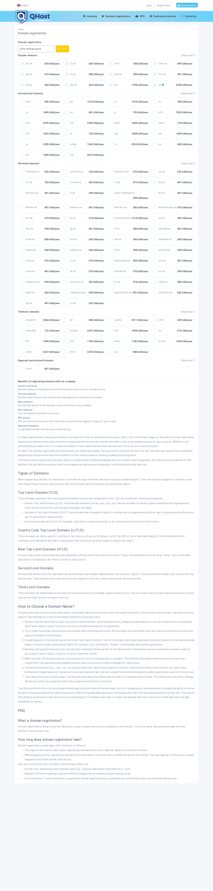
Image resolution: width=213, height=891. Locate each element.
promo (162, 341)
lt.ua (116, 228)
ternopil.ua (120, 271)
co (27, 112)
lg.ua (72, 228)
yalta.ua (30, 292)
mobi (117, 123)
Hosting (92, 16)
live (72, 341)
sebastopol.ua (122, 260)
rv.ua (72, 260)
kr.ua (72, 218)
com (116, 63)
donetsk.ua (32, 193)
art (71, 320)
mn (72, 123)
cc (160, 101)
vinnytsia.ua (76, 281)
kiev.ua (118, 74)
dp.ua (29, 74)
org (116, 133)
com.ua (163, 63)
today (73, 144)
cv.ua (117, 182)
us (160, 144)
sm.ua (162, 260)
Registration (164, 5)
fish (116, 330)
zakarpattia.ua (78, 292)
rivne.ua (30, 260)
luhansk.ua (164, 228)
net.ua (162, 74)
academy (31, 320)
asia (28, 101)
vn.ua (117, 281)
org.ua (73, 84)
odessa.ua (76, 250)
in (115, 112)
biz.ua (29, 63)
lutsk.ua (30, 239)
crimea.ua (75, 182)
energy (74, 330)
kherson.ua (120, 207)
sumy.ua (30, 271)
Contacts (190, 16)
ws (27, 154)
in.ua (72, 74)
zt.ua (73, 303)
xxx (72, 154)
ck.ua (161, 171)
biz (71, 101)
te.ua (73, 271)
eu (71, 112)
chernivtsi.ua (121, 171)
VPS (142, 16)
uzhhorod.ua (32, 281)
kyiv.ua (29, 228)
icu (160, 330)
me (27, 123)
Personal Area (188, 5)
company (31, 330)
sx (27, 144)
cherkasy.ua (32, 171)
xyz (116, 351)
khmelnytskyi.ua (167, 207)
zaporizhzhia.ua (123, 292)
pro (116, 84)
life (27, 341)
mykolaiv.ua (165, 239)
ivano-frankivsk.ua (124, 193)
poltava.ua (164, 250)
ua (160, 84)
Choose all (187, 55)
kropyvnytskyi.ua (123, 218)
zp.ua (29, 303)
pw (160, 133)
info (161, 112)
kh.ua (161, 193)
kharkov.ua (76, 207)
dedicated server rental (108, 692)
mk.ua (117, 239)
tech (72, 351)
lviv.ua (73, 239)
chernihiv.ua (76, 171)
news (117, 341)
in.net (29, 368)
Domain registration (117, 16)
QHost (21, 29)
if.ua (72, 193)
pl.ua (116, 250)
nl (71, 133)
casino (118, 320)
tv (115, 144)
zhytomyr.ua (165, 292)
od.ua (29, 84)
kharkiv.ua (31, 207)
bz (115, 101)
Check (63, 49)
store (29, 351)
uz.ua (162, 271)
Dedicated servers (164, 16)
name (162, 123)
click (161, 320)
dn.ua (162, 182)
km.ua (29, 218)
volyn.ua (163, 281)
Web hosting (83, 692)
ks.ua (161, 218)
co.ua (73, 63)
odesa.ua (31, 250)
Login (149, 5)
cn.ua (29, 182)
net (28, 133)
